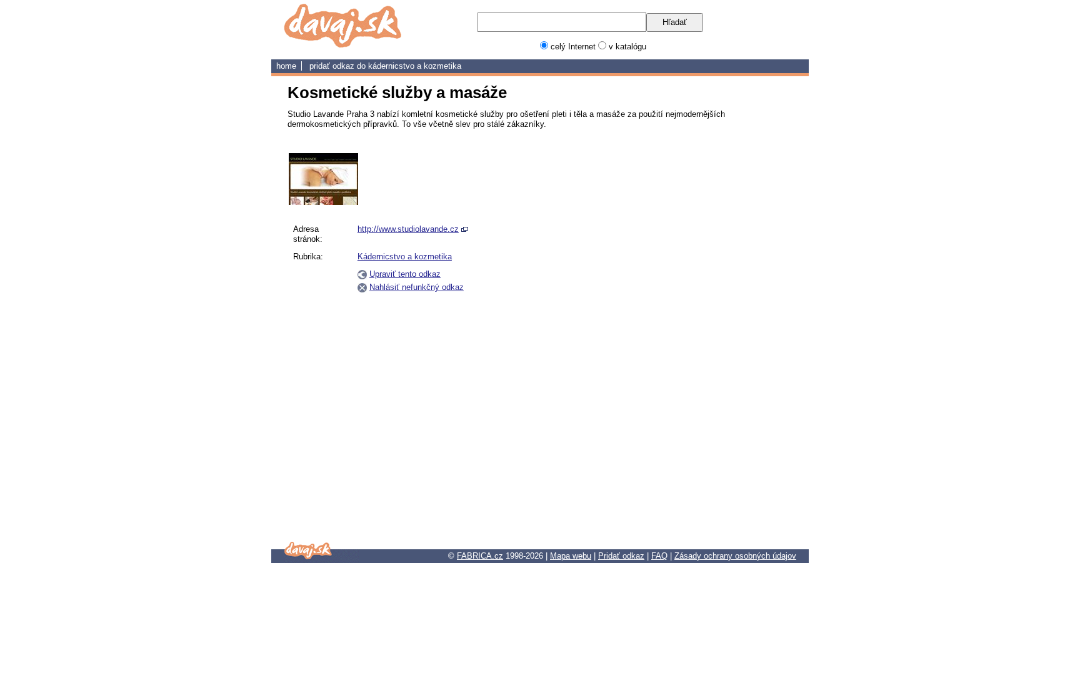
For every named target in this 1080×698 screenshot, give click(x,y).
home (286, 66)
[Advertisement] (732, 340)
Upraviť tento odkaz (405, 274)
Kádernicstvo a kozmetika (414, 66)
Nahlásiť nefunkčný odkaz (416, 287)
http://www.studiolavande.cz (408, 229)
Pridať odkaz (621, 556)
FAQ (659, 556)
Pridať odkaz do (338, 66)
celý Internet (573, 46)
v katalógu (627, 46)
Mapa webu (570, 556)
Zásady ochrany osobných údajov (735, 556)
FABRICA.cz (480, 556)
